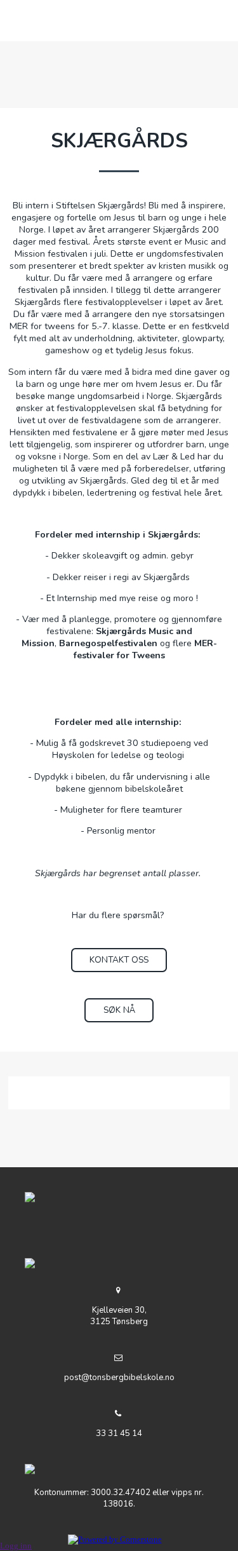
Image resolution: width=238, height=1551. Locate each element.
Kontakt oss (119, 960)
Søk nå (119, 1010)
